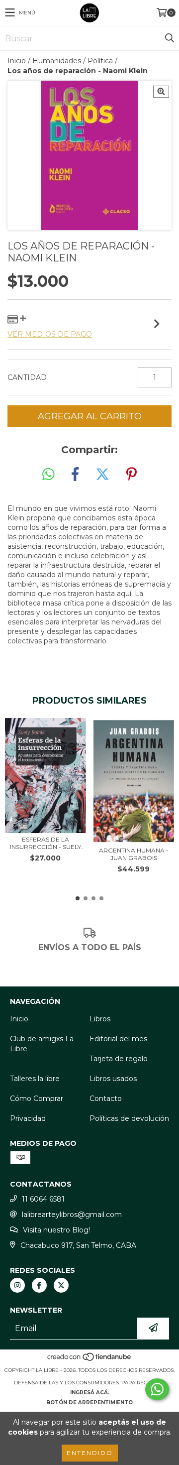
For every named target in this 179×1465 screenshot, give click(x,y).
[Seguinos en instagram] (17, 1285)
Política (100, 60)
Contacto (106, 1098)
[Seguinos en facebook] (39, 1285)
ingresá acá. (89, 1392)
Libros (100, 1018)
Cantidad (27, 377)
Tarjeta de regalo (119, 1058)
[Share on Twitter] (102, 475)
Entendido (90, 1453)
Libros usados (113, 1078)
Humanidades (56, 60)
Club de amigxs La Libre (42, 1043)
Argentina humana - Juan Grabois (134, 854)
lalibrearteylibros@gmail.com (72, 1214)
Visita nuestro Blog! (56, 1229)
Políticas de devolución (129, 1118)
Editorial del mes (118, 1038)
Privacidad (28, 1118)
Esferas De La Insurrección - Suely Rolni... (45, 843)
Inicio (16, 60)
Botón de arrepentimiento (89, 1402)
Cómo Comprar (36, 1098)
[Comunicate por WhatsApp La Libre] (157, 1389)
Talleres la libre (35, 1078)
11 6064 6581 (43, 1199)
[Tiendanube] (89, 1360)
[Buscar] (169, 38)
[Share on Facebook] (75, 475)
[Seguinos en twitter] (61, 1285)
